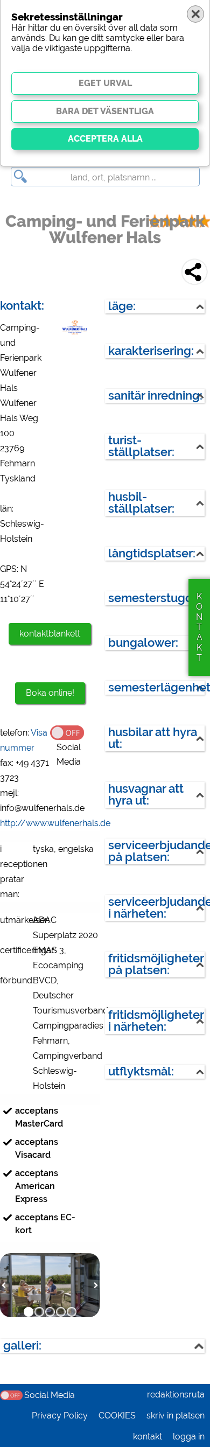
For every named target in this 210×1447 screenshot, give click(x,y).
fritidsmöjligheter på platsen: (156, 964)
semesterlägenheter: (156, 687)
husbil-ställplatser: (141, 502)
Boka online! (50, 693)
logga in (189, 1436)
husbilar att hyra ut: (152, 738)
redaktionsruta (176, 1394)
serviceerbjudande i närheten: (156, 907)
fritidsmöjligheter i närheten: (156, 1020)
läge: (122, 306)
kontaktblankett (49, 633)
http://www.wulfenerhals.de (55, 823)
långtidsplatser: (151, 553)
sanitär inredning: (155, 395)
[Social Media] (75, 731)
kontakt (147, 1436)
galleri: (22, 1345)
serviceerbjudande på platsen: (156, 851)
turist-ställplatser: (141, 446)
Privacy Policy (60, 1415)
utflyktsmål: (141, 1071)
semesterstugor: (153, 598)
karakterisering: (151, 351)
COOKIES (117, 1415)
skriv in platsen (175, 1415)
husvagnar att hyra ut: (146, 794)
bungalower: (143, 642)
